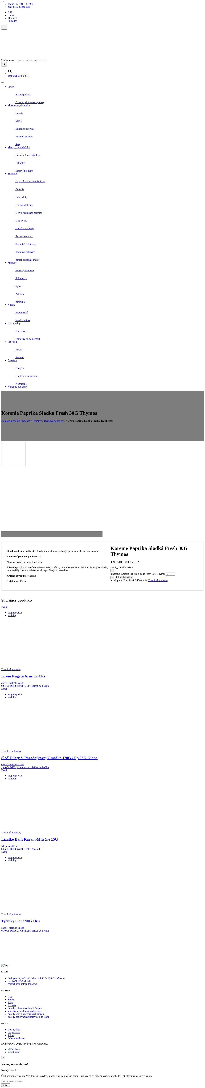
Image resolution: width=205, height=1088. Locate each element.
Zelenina (19, 294)
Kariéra (11, 15)
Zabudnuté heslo (16, 1038)
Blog (10, 1002)
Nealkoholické (22, 320)
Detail (4, 607)
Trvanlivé (37, 421)
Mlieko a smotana (24, 136)
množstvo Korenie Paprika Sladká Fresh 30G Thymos (138, 573)
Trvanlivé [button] (12, 173)
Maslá (18, 121)
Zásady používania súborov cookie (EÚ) (28, 1016)
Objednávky (14, 1032)
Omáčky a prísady (24, 228)
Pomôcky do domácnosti (28, 339)
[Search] (4, 64)
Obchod (26, 421)
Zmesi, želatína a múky (27, 259)
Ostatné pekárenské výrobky (29, 102)
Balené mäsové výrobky (27, 155)
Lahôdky (20, 163)
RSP (10, 12)
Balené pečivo (22, 94)
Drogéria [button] (12, 360)
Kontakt (12, 1005)
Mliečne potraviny (24, 128)
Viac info (36, 849)
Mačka (18, 349)
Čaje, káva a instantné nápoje (30, 181)
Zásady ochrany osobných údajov (25, 1008)
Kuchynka (20, 331)
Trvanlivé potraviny (25, 252)
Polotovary (21, 278)
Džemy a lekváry (24, 205)
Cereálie (19, 189)
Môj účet (12, 18)
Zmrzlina (20, 301)
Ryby (18, 286)
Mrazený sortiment (24, 270)
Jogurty (19, 113)
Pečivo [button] (11, 86)
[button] (4, 27)
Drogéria (20, 368)
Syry (17, 144)
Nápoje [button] (11, 304)
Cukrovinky (21, 197)
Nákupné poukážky (18, 386)
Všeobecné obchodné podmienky (24, 1011)
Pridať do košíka (124, 577)
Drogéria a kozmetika (26, 376)
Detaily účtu (14, 1029)
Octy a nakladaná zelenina (28, 212)
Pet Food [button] (12, 341)
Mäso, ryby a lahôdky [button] (19, 147)
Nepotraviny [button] (14, 323)
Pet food (19, 357)
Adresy (11, 1035)
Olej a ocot (21, 220)
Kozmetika (21, 383)
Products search (9, 60)
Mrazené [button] (12, 262)
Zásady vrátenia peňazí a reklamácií (26, 1014)
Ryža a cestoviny (24, 236)
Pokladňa (12, 20)
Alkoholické (21, 312)
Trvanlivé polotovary (26, 244)
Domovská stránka (10, 421)
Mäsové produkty (24, 170)
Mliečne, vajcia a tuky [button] (19, 105)
